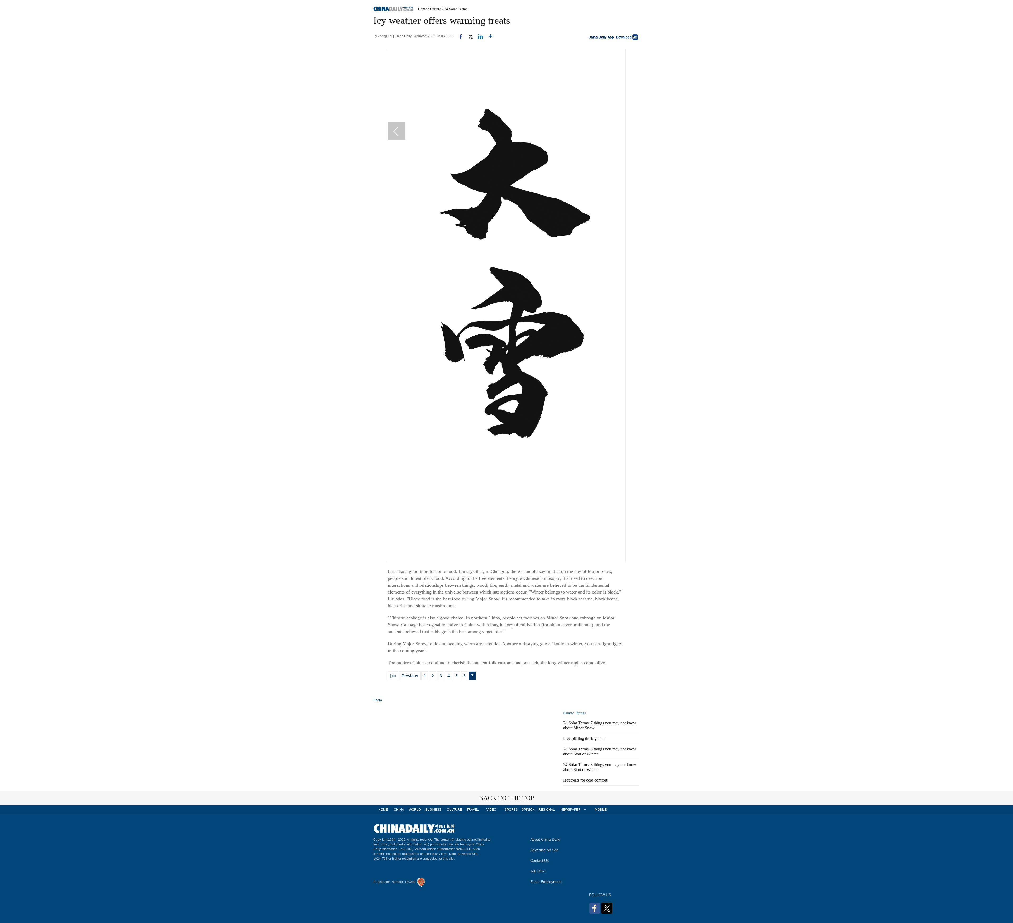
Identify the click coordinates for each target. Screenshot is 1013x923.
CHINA (399, 809)
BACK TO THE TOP (506, 798)
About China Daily (545, 839)
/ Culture (434, 9)
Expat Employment (546, 881)
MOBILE (601, 809)
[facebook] (459, 36)
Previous (410, 676)
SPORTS (511, 809)
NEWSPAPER (570, 809)
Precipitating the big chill (584, 738)
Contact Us (539, 860)
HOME (383, 809)
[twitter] (468, 36)
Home (422, 9)
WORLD (415, 809)
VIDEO (491, 809)
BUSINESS (433, 809)
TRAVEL (473, 809)
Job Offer (538, 871)
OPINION (528, 809)
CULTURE (454, 809)
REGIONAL (546, 809)
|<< (393, 676)
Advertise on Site (544, 850)
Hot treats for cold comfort (585, 780)
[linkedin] (478, 36)
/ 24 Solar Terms (454, 9)
